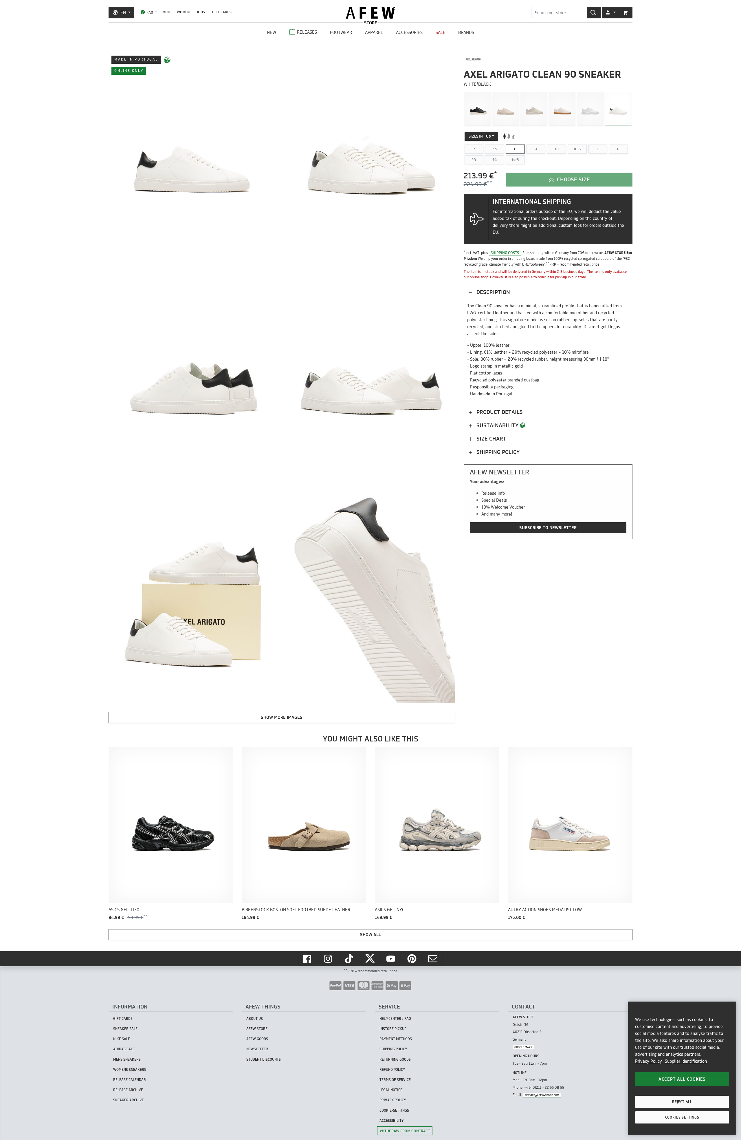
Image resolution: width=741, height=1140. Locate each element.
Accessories (409, 32)
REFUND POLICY (392, 1069)
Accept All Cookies (682, 1079)
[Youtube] (391, 958)
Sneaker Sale (125, 1028)
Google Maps (523, 1046)
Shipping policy (497, 452)
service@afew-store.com (542, 1095)
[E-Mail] (433, 958)
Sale (440, 32)
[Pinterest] (412, 958)
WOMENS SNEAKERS (129, 1069)
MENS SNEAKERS (127, 1059)
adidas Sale (124, 1049)
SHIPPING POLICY (393, 1049)
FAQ (150, 12)
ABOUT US (254, 1018)
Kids (201, 12)
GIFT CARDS (222, 12)
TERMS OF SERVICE (395, 1079)
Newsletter (257, 1049)
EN (123, 12)
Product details (499, 412)
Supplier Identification (686, 1061)
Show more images (281, 717)
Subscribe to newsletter (548, 528)
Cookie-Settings (394, 1110)
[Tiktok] (350, 958)
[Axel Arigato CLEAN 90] (590, 108)
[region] (682, 1068)
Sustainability (497, 425)
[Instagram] (329, 958)
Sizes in (480, 136)
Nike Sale (121, 1039)
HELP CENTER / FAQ (395, 1018)
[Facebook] (308, 958)
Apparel (374, 32)
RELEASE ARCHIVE (128, 1090)
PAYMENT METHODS (395, 1039)
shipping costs (505, 252)
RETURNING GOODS (395, 1059)
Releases (307, 32)
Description (492, 292)
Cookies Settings (682, 1117)
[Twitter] (370, 958)
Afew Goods (257, 1039)
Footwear (341, 32)
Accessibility (391, 1120)
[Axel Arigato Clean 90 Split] (478, 108)
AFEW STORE (370, 13)
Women (183, 12)
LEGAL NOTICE (390, 1090)
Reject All (682, 1101)
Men (166, 12)
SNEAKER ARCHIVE (128, 1100)
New (271, 32)
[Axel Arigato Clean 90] (562, 108)
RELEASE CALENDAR (129, 1079)
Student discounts (263, 1059)
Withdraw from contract (405, 1130)
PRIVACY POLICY (392, 1100)
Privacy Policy (648, 1061)
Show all (370, 934)
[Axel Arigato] (473, 59)
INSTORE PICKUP (392, 1028)
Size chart (490, 438)
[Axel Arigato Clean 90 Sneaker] (618, 108)
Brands (466, 32)
